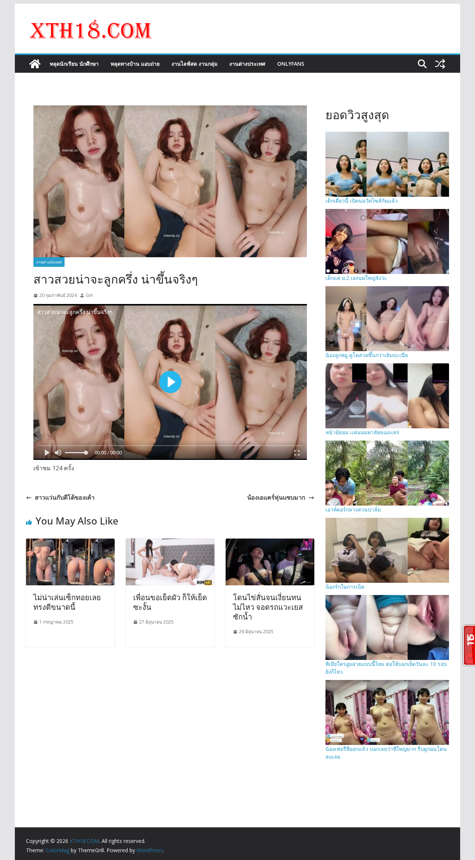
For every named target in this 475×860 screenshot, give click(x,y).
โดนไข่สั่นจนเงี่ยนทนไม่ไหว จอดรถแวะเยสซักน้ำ (268, 607)
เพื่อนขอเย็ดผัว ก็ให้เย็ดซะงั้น (170, 602)
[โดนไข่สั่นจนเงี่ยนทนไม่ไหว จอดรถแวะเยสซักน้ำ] (270, 544)
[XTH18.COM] (35, 64)
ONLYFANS (290, 63)
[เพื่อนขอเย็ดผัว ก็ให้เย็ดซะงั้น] (170, 544)
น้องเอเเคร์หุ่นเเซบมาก (276, 497)
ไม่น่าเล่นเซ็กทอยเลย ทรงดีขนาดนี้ (67, 602)
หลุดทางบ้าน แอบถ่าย (135, 63)
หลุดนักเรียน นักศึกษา (74, 63)
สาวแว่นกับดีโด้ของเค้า (65, 497)
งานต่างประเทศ (247, 63)
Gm (89, 295)
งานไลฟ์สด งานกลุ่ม (194, 63)
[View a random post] (440, 64)
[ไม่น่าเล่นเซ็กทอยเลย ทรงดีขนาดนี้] (70, 544)
